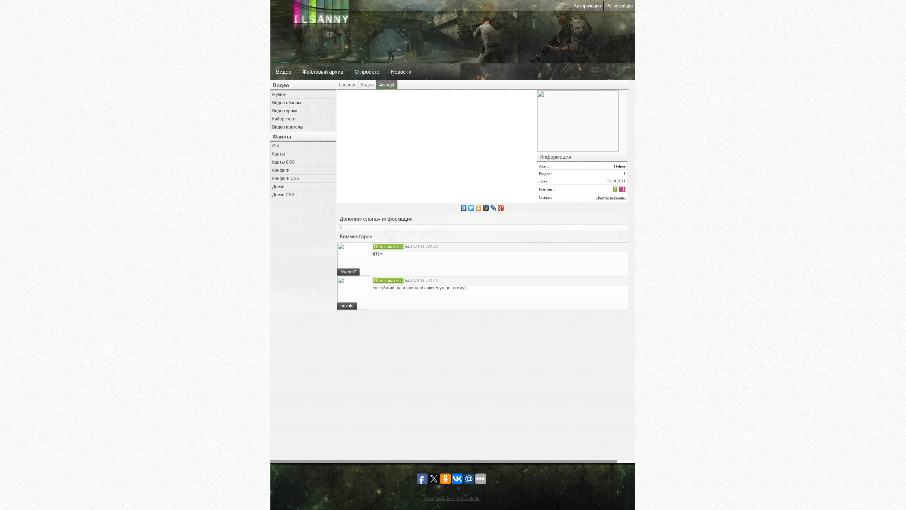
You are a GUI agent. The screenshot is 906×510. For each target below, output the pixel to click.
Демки (278, 186)
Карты (278, 154)
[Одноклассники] (478, 207)
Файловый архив (323, 72)
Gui (275, 145)
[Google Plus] (501, 207)
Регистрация (619, 5)
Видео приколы (287, 127)
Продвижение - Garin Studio (453, 498)
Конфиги (280, 170)
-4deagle (386, 84)
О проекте (367, 72)
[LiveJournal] (493, 207)
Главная (347, 84)
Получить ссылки (611, 197)
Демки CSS (283, 194)
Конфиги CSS (285, 178)
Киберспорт (284, 119)
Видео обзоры (286, 102)
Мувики (279, 94)
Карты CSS (283, 162)
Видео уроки (284, 110)
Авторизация (587, 5)
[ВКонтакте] (464, 207)
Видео (283, 72)
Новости (401, 72)
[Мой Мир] (486, 207)
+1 (622, 189)
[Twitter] (471, 207)
